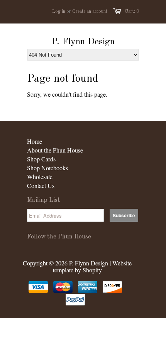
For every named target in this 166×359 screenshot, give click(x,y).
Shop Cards (41, 159)
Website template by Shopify (92, 266)
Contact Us (40, 185)
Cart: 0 (132, 11)
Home (34, 141)
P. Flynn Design (83, 42)
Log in (58, 11)
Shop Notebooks (47, 168)
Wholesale (40, 177)
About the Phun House (55, 150)
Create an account (89, 11)
